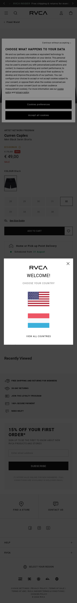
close (68, 263)
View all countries (38, 336)
